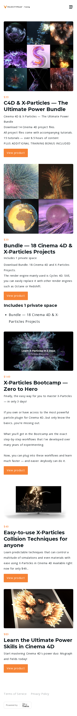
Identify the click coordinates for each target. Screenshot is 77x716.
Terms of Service (15, 694)
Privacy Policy (40, 694)
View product (16, 153)
